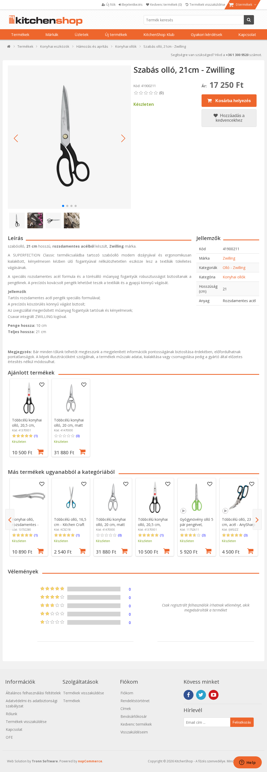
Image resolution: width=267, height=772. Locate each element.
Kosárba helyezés (232, 101)
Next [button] (257, 519)
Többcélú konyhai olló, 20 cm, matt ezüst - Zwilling (69, 425)
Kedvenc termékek (136, 724)
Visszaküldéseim (134, 732)
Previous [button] (9, 519)
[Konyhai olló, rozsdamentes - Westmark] (29, 497)
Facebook (188, 695)
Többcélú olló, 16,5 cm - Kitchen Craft (70, 522)
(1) (36, 435)
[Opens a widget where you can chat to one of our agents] (247, 762)
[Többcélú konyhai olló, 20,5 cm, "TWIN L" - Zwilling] (29, 398)
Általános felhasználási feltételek (33, 692)
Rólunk (11, 713)
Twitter (201, 695)
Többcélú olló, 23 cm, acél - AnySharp (238, 522)
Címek (125, 708)
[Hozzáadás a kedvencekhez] (42, 385)
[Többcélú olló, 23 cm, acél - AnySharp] (239, 497)
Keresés (249, 19)
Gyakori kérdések (206, 34)
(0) (78, 435)
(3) (203, 535)
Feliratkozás (242, 722)
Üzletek (81, 34)
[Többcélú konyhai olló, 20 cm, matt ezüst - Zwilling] (71, 398)
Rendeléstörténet (135, 700)
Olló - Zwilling (234, 267)
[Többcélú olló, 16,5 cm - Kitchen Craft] (71, 497)
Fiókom (126, 692)
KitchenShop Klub (158, 34)
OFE (9, 737)
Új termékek (116, 34)
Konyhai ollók (234, 276)
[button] (15, 138)
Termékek (20, 34)
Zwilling (229, 258)
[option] (29, 417)
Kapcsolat (247, 34)
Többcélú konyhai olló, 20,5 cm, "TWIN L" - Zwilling (28, 425)
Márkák (51, 34)
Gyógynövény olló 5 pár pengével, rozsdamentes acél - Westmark (196, 527)
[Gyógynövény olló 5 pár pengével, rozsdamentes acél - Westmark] (197, 497)
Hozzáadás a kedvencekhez (230, 117)
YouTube (214, 695)
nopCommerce (90, 761)
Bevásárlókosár (133, 716)
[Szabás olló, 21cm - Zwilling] (69, 137)
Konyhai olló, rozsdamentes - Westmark (25, 524)
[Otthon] (9, 48)
